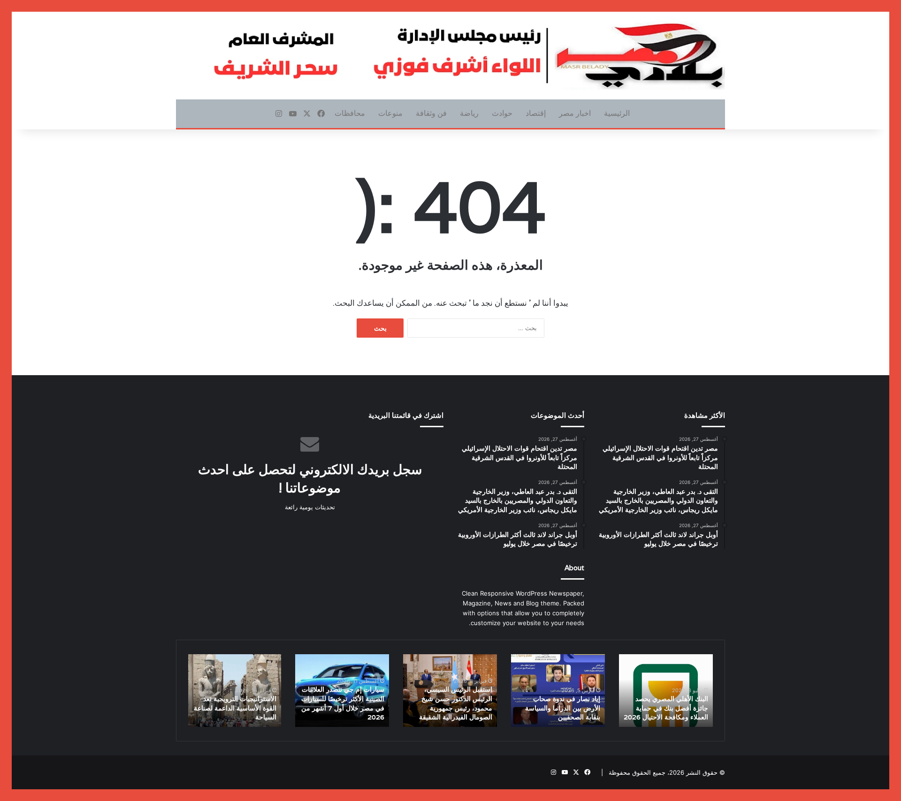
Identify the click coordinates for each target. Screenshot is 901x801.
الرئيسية (617, 113)
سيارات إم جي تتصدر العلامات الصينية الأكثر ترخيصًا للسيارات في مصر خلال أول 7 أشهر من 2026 (342, 703)
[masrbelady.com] (450, 55)
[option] (666, 690)
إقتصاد (536, 113)
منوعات (390, 113)
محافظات (350, 113)
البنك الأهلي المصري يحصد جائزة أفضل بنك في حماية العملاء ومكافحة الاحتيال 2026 (666, 708)
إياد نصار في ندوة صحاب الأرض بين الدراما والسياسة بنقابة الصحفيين (562, 708)
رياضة (469, 113)
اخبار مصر (575, 113)
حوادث (502, 113)
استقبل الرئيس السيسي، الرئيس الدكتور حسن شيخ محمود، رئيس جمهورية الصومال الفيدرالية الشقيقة (455, 703)
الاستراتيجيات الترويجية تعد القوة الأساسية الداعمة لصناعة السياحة (235, 708)
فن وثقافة (431, 113)
